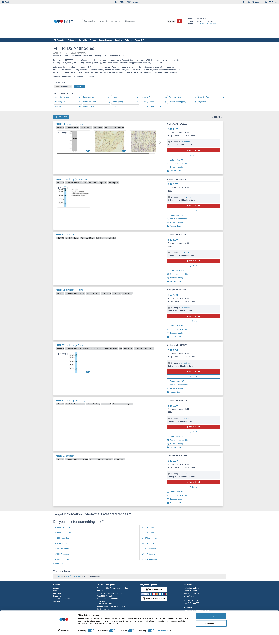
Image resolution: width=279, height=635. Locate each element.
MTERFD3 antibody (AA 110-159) (72, 179)
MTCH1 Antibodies (62, 559)
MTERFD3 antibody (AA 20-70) (70, 400)
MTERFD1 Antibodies (63, 533)
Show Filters (63, 117)
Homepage (59, 576)
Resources (57, 596)
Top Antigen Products (61, 599)
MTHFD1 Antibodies (149, 559)
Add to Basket (194, 150)
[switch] (112, 630)
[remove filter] (70, 86)
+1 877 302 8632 (124, 2)
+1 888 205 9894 (193, 603)
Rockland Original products (107, 599)
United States (186, 142)
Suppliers (118, 40)
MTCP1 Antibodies (62, 549)
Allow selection (211, 623)
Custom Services (105, 40)
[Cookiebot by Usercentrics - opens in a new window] (63, 630)
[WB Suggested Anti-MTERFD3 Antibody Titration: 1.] (73, 362)
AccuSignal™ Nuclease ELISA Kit (109, 593)
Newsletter (57, 593)
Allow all (211, 616)
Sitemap (56, 601)
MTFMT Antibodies (149, 538)
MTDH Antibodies (61, 543)
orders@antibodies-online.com (205, 23)
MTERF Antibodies (62, 538)
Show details (163, 631)
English (7, 2)
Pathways (128, 40)
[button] (160, 142)
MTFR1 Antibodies (149, 549)
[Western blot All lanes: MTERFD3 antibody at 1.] (73, 141)
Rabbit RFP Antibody (105, 596)
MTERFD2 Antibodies (63, 527)
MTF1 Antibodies (148, 527)
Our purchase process (105, 604)
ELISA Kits (83, 40)
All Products (59, 40)
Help (55, 591)
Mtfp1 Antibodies (148, 543)
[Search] (179, 21)
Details (194, 155)
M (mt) (68, 576)
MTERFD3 (77, 576)
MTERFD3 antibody (65, 234)
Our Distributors (103, 609)
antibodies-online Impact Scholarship (111, 606)
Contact (135, 2)
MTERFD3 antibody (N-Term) (70, 124)
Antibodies (72, 40)
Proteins (93, 40)
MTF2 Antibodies (148, 533)
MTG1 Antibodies (148, 554)
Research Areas (141, 40)
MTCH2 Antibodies (62, 554)
